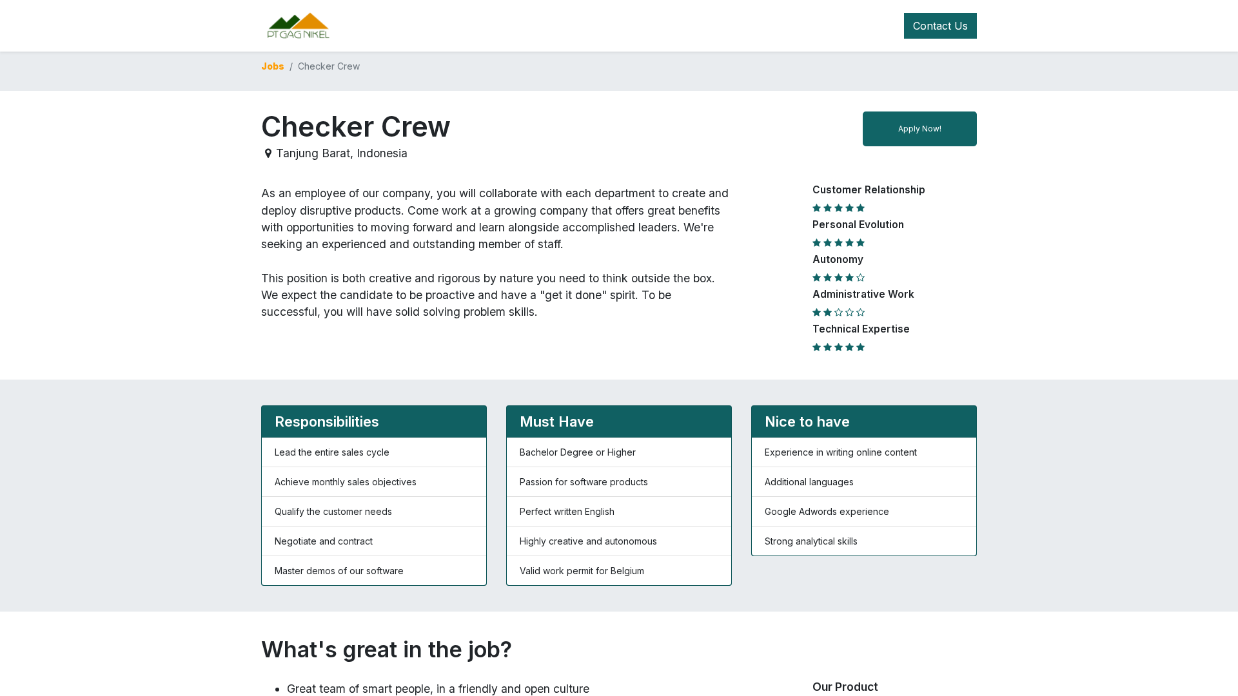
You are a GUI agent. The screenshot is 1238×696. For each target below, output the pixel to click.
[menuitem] (445, 26)
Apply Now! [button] (919, 128)
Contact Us (940, 25)
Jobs (272, 66)
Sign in (790, 25)
